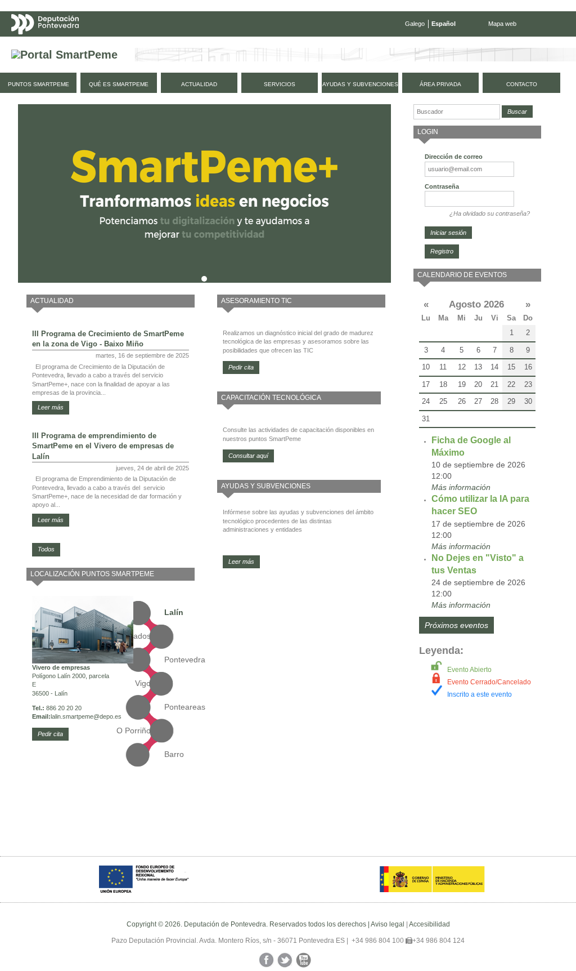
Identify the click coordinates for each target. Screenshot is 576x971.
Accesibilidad (429, 924)
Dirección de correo (454, 156)
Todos (46, 549)
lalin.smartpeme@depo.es (86, 716)
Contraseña (442, 186)
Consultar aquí (248, 455)
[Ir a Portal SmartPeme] (64, 55)
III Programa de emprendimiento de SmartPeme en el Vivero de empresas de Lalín (103, 446)
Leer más (51, 407)
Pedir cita (50, 734)
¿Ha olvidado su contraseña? (489, 213)
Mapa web (502, 23)
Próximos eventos (456, 625)
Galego (415, 23)
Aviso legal (387, 924)
